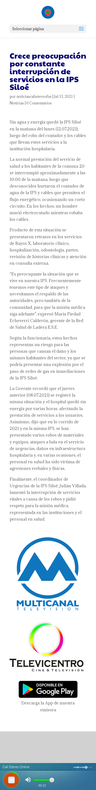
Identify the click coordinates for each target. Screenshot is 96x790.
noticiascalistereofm (33, 96)
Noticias (17, 103)
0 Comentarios (39, 103)
